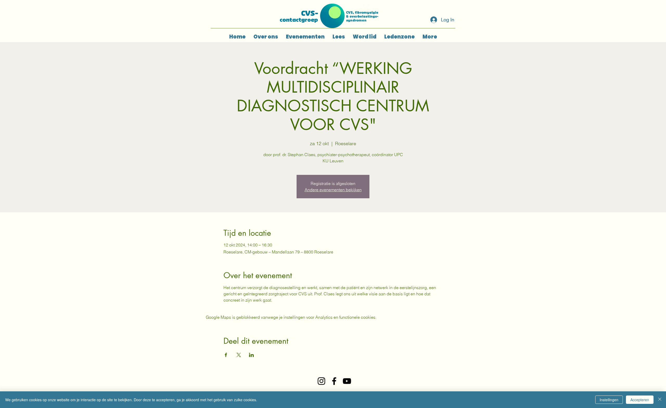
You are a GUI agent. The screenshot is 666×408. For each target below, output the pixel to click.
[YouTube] (347, 381)
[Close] (660, 400)
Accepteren (639, 399)
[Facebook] (334, 381)
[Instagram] (321, 381)
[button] (305, 36)
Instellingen (609, 399)
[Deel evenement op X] (238, 355)
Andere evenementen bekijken (333, 189)
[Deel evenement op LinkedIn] (251, 355)
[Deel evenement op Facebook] (225, 355)
